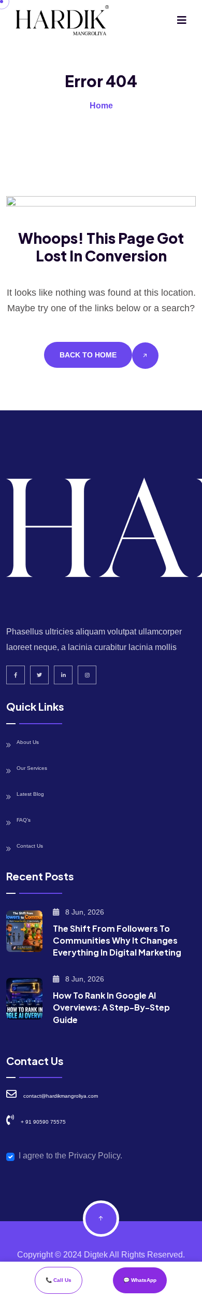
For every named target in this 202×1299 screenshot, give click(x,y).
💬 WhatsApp (139, 1280)
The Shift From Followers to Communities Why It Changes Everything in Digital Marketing (117, 940)
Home (101, 105)
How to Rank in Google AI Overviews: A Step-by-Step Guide (111, 1007)
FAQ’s (24, 820)
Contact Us (30, 846)
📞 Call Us (58, 1280)
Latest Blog (30, 794)
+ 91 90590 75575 (43, 1122)
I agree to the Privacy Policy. (70, 1155)
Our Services (32, 768)
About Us (28, 742)
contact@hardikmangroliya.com (60, 1096)
